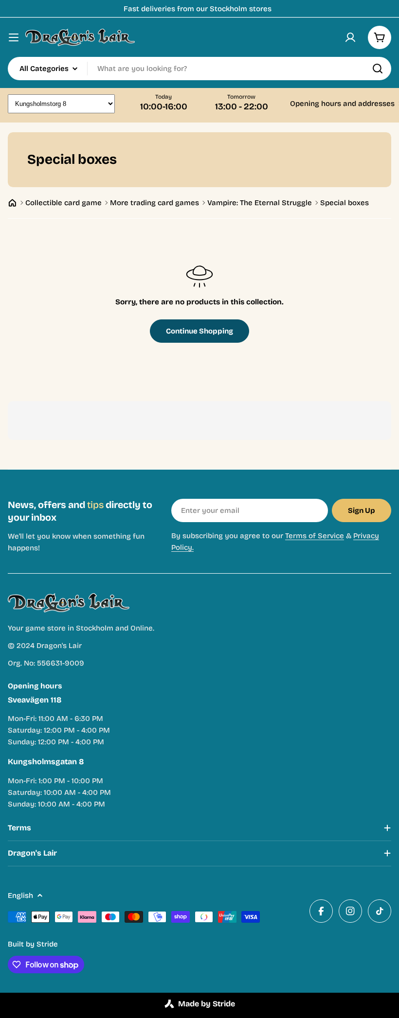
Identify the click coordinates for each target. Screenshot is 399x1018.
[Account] (350, 37)
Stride (47, 944)
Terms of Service (314, 535)
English (20, 895)
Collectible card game (63, 202)
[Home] (12, 203)
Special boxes (344, 202)
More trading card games (154, 202)
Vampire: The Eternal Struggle (259, 202)
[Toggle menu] (13, 37)
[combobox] (199, 68)
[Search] (377, 68)
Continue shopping (199, 331)
